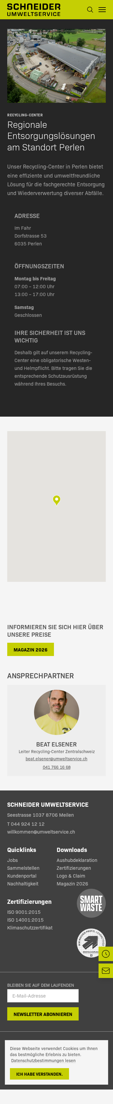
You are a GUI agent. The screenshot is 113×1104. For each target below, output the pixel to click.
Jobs (12, 860)
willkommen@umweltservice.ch (41, 831)
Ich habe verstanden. (39, 1074)
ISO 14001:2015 (25, 919)
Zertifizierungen (74, 868)
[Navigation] (102, 9)
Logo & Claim (71, 875)
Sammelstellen (23, 868)
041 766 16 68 (57, 767)
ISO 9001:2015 (24, 912)
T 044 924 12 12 (26, 824)
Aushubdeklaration (77, 860)
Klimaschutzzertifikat (29, 927)
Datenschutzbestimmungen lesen (43, 1060)
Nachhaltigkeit (22, 883)
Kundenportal (21, 875)
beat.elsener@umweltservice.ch (56, 758)
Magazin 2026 (31, 649)
